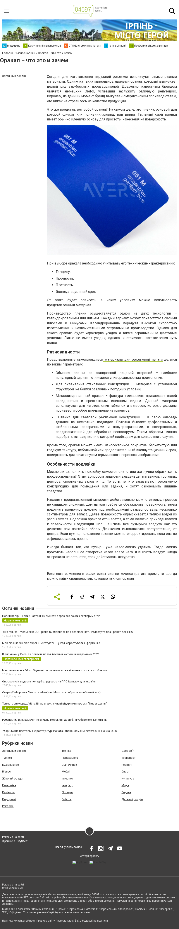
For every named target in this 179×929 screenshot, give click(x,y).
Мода (125, 785)
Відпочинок (69, 764)
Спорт (126, 771)
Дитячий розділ (132, 799)
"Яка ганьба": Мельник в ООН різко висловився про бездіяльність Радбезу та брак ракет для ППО (67, 631)
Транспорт (129, 757)
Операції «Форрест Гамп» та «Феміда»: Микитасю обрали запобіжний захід (51, 692)
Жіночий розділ (12, 778)
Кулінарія (8, 792)
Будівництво (10, 764)
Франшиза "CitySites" (15, 841)
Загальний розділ (14, 750)
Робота (66, 799)
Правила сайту (45, 920)
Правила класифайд (68, 920)
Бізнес (6, 771)
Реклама (8, 806)
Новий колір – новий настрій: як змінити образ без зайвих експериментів (51, 616)
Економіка (9, 785)
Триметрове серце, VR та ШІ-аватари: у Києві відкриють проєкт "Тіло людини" (54, 703)
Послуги (67, 792)
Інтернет (67, 778)
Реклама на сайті (13, 837)
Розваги (127, 764)
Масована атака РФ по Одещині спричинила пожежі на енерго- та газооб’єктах (54, 670)
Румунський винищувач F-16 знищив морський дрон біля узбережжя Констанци (54, 719)
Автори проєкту (89, 856)
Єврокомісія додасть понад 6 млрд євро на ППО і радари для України (49, 681)
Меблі (66, 771)
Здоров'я (128, 750)
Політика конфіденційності (19, 920)
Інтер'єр (67, 785)
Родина (126, 792)
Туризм (7, 757)
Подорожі (9, 799)
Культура (128, 778)
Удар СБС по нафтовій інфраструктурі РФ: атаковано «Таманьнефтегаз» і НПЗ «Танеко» (59, 730)
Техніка (66, 750)
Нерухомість (70, 757)
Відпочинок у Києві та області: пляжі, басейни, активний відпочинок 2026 (50, 654)
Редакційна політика (95, 920)
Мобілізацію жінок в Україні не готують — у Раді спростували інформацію (51, 643)
